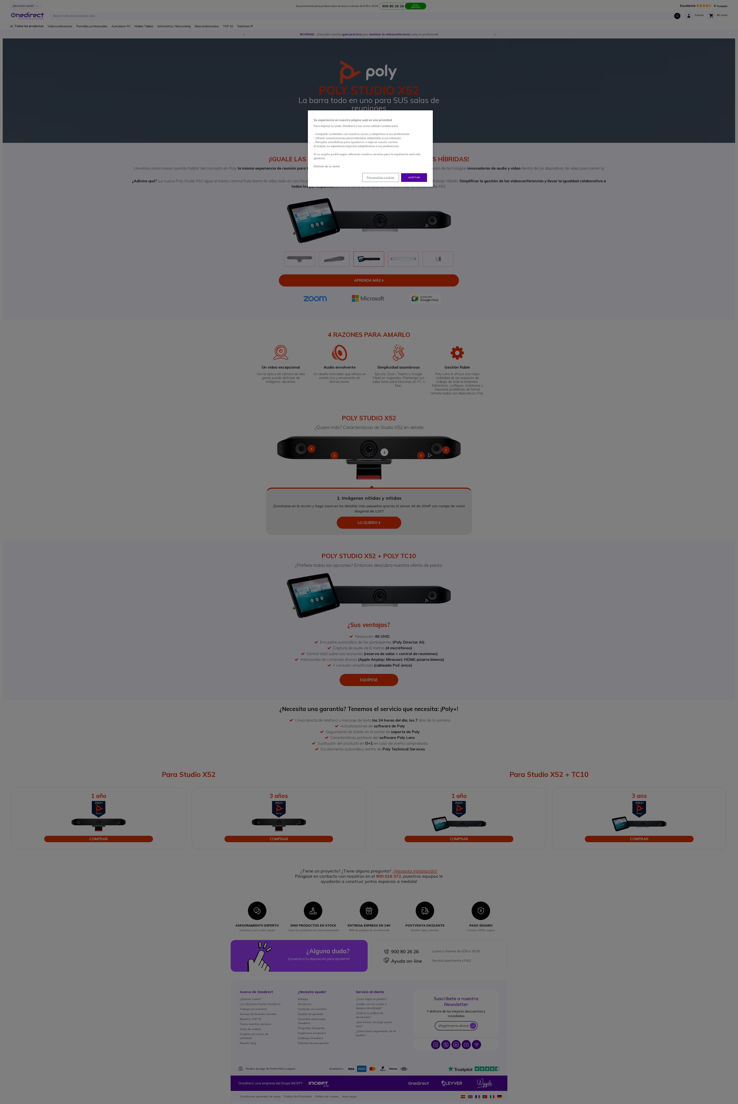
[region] (370, 148)
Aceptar (414, 177)
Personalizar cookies (380, 177)
